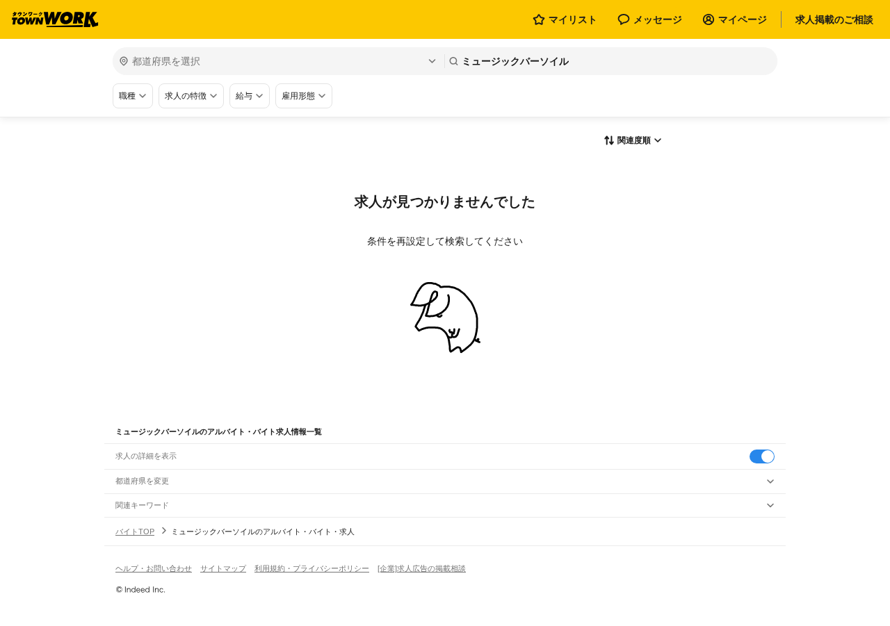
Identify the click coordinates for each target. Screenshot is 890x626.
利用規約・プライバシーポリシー (311, 568)
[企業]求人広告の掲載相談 (422, 568)
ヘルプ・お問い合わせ (153, 568)
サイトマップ (223, 568)
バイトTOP (134, 531)
